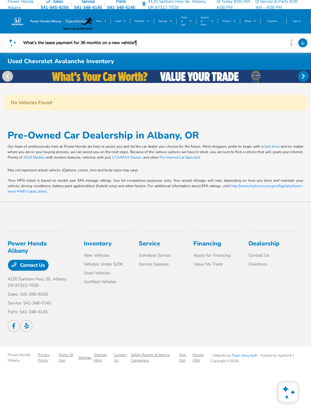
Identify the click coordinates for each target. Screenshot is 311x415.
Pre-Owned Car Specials (179, 157)
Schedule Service (155, 255)
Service (149, 243)
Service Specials (154, 264)
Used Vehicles (97, 273)
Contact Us (32, 265)
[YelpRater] (26, 326)
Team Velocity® (244, 355)
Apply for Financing (212, 255)
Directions (257, 264)
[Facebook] (14, 326)
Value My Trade (208, 264)
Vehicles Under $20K (103, 264)
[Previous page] (7, 76)
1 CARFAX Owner (126, 157)
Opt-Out (183, 357)
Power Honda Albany (19, 357)
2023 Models (34, 157)
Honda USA (198, 357)
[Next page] (304, 76)
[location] (143, 4)
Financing (207, 243)
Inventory (98, 243)
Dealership (263, 243)
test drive (272, 146)
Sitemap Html (100, 357)
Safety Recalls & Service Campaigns (150, 357)
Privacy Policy (44, 357)
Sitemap (84, 357)
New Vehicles (96, 255)
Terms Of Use (66, 357)
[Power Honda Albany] (35, 21)
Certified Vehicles (100, 282)
